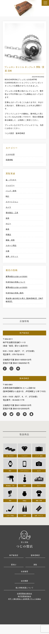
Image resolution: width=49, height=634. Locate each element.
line (18, 368)
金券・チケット (12, 256)
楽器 (7, 218)
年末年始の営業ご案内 (15, 293)
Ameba (31, 414)
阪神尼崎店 (35, 555)
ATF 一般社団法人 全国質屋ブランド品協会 (24, 599)
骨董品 (8, 234)
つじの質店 (24, 539)
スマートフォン (12, 201)
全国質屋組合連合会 (24, 593)
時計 (7, 196)
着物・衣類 (10, 240)
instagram (11, 368)
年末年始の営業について (15, 282)
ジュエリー (10, 185)
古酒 (7, 251)
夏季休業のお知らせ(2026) (16, 276)
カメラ (8, 207)
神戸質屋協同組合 (24, 596)
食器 (7, 229)
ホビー (8, 223)
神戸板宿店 (13, 555)
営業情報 (9, 159)
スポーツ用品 (11, 245)
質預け (13, 564)
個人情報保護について (24, 587)
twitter (11, 414)
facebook (5, 368)
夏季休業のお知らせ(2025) (16, 287)
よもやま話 (10, 154)
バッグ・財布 (11, 190)
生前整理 (24, 571)
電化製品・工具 (12, 212)
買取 (35, 564)
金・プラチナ (11, 180)
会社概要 (24, 581)
